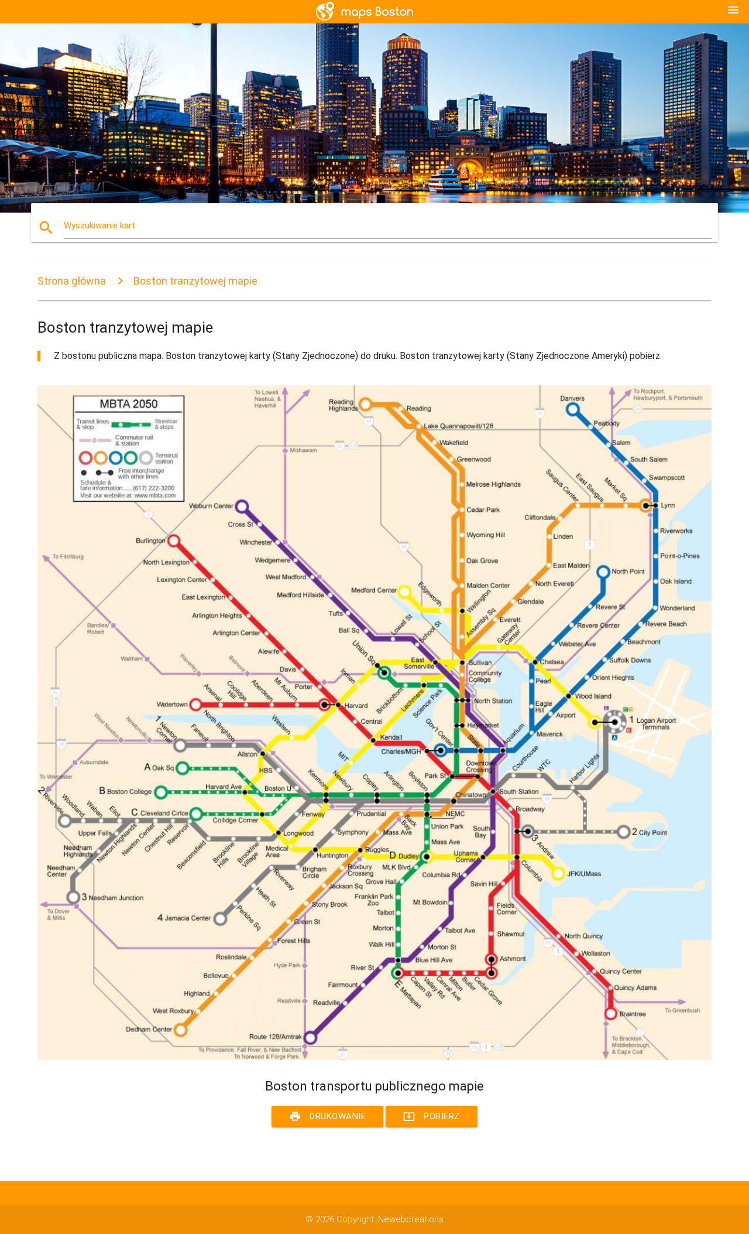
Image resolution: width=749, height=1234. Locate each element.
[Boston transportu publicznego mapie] (374, 1057)
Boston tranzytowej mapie (195, 281)
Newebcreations (411, 1219)
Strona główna (71, 281)
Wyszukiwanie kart (99, 225)
